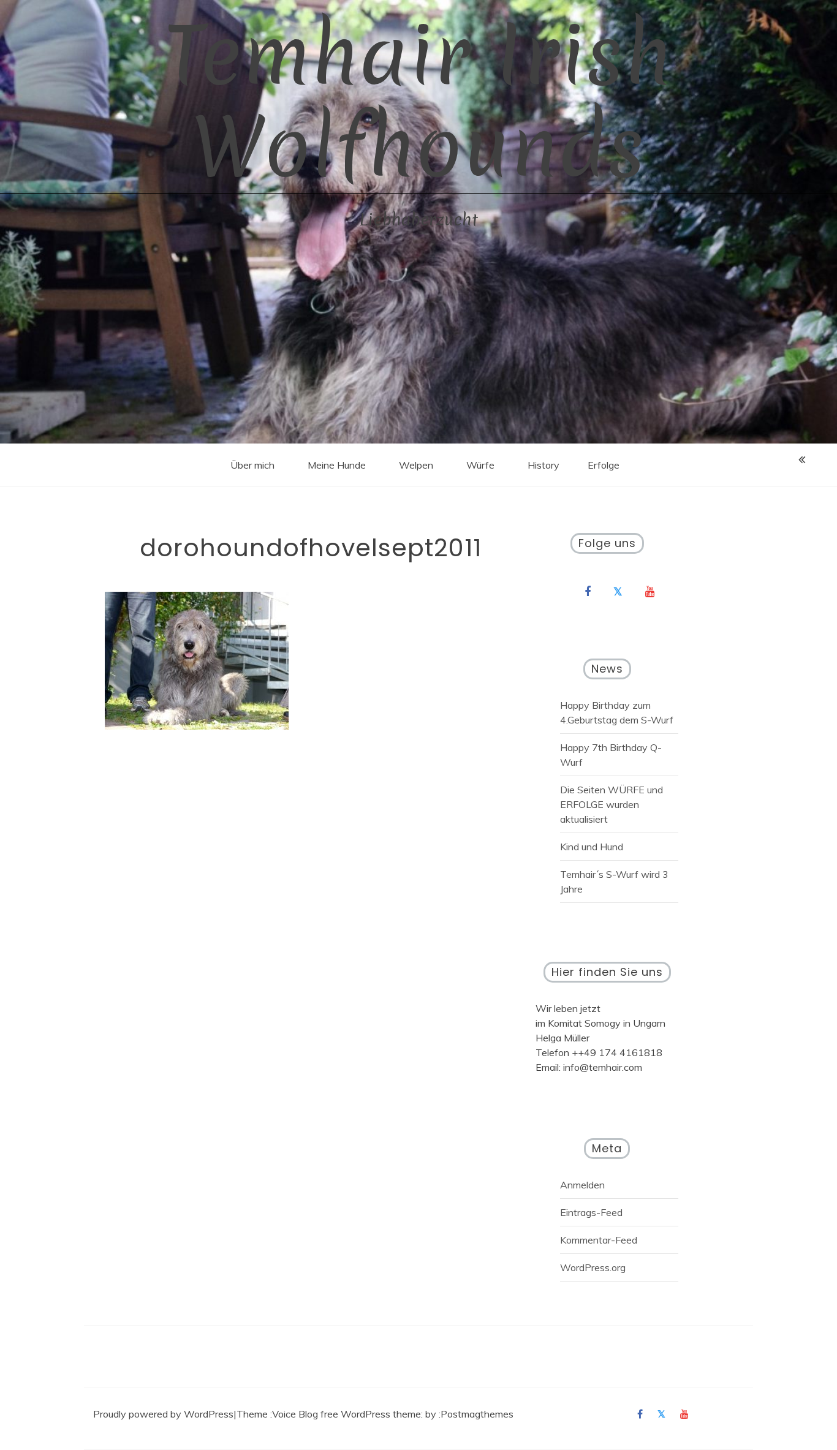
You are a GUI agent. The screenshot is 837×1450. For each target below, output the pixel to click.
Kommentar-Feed (598, 1240)
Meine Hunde (337, 465)
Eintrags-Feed (591, 1212)
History (543, 465)
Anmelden (582, 1185)
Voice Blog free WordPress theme (346, 1414)
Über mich (252, 465)
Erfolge (603, 465)
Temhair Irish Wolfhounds (418, 101)
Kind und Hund (591, 846)
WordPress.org (593, 1267)
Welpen (416, 465)
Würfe (480, 465)
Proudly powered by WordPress (163, 1414)
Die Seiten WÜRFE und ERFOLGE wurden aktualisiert (611, 804)
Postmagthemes (477, 1414)
